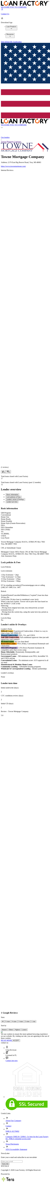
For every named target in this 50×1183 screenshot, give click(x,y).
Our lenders (5, 137)
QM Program (6, 513)
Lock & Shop (6, 618)
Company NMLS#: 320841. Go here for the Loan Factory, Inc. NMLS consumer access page (27, 1138)
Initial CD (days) (7, 704)
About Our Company (13, 1121)
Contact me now (12, 1061)
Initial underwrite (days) (9, 688)
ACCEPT (16, 1040)
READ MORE (6, 1040)
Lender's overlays (7, 673)
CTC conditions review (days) (12, 696)
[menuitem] (11, 27)
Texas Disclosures (12, 1144)
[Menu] (2, 127)
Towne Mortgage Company (11, 142)
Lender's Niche (6, 629)
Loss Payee (5, 538)
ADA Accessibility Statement (16, 1149)
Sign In (3, 42)
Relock (3, 591)
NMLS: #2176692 (12, 1131)
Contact (8, 1126)
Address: (4, 162)
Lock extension (6, 571)
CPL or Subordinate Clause (11, 548)
